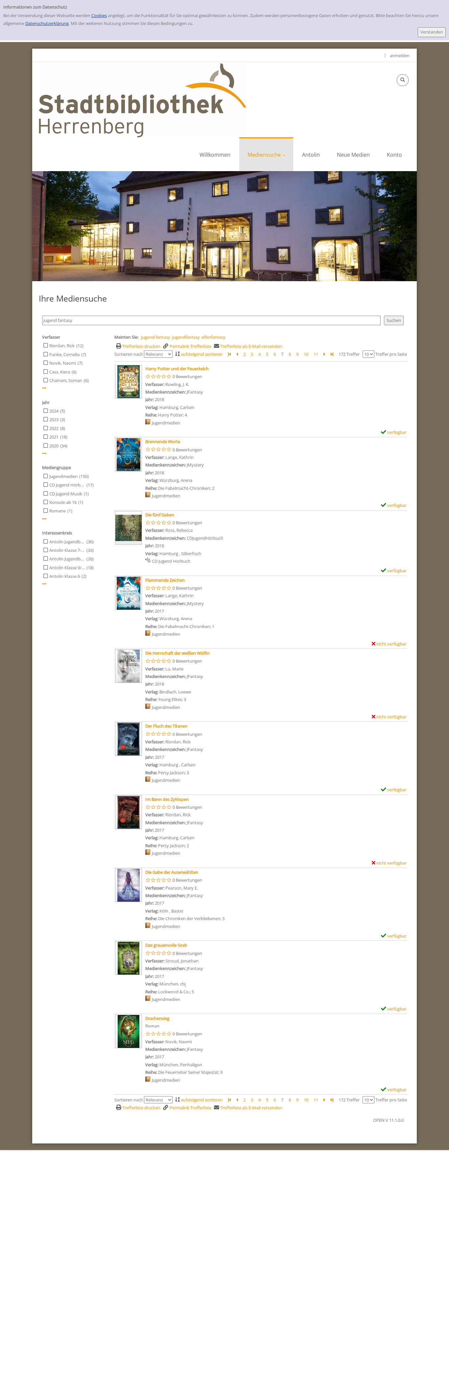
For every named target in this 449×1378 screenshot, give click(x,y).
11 (316, 354)
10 (306, 354)
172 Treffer (349, 354)
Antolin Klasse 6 (64, 576)
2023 (54, 419)
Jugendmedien (63, 476)
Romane (57, 511)
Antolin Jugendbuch (67, 542)
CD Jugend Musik (65, 494)
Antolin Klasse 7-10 (67, 550)
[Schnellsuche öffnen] (403, 80)
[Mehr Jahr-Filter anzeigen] (44, 453)
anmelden (400, 55)
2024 (54, 411)
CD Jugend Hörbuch (67, 485)
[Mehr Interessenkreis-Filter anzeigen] (44, 584)
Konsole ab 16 (63, 502)
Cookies (99, 15)
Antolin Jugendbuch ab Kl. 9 (67, 559)
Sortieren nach (128, 354)
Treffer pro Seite (391, 354)
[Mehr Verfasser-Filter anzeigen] (44, 388)
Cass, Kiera (59, 372)
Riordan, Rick (62, 346)
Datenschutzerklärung (47, 23)
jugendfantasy (186, 337)
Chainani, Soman (65, 380)
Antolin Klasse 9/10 (67, 568)
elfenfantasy (213, 337)
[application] (266, 154)
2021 (54, 437)
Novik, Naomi (62, 363)
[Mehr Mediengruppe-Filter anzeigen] (44, 519)
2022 (54, 428)
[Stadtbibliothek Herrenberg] (142, 99)
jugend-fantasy (155, 337)
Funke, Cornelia (64, 354)
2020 (54, 446)
